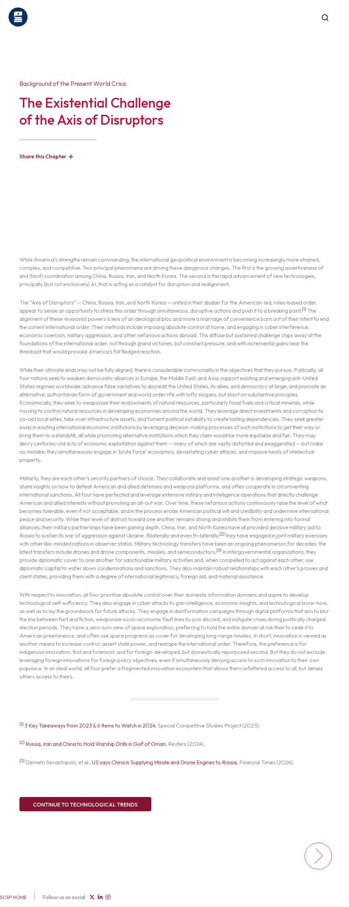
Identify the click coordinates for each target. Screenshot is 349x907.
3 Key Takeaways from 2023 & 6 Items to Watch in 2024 (90, 725)
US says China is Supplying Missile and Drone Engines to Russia (164, 762)
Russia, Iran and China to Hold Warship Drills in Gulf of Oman (96, 743)
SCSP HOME (13, 897)
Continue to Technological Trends (85, 804)
